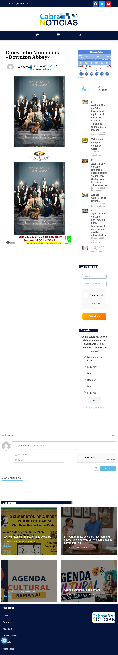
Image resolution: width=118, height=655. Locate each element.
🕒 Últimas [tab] (85, 88)
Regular (91, 379)
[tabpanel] (94, 177)
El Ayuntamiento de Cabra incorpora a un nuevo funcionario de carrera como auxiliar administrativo (88, 539)
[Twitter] (102, 4)
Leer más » (8, 546)
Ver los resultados (94, 407)
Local (5, 615)
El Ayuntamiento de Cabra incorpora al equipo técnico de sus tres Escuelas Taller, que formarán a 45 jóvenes (98, 115)
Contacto (7, 642)
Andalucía (7, 629)
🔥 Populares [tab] (102, 88)
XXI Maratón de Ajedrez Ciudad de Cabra (97, 144)
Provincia (7, 622)
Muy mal (92, 392)
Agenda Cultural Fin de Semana (98, 198)
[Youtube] (108, 4)
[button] (58, 34)
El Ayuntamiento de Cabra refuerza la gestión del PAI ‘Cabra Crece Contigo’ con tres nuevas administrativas (99, 173)
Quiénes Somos (10, 635)
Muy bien (92, 366)
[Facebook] (95, 4)
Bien (89, 373)
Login (113, 435)
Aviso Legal (8, 648)
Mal (89, 386)
